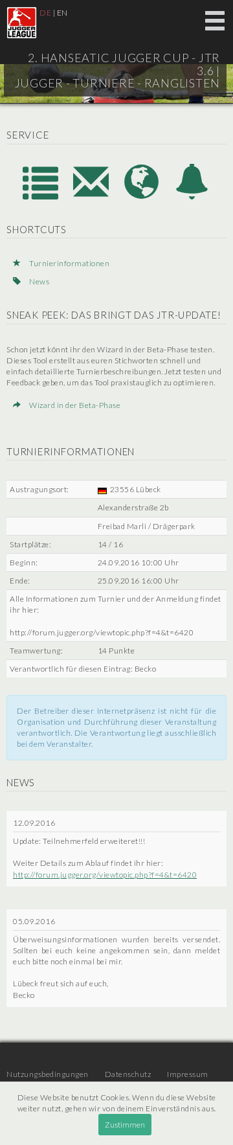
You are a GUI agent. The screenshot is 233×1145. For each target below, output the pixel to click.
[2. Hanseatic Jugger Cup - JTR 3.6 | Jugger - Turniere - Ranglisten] (21, 22)
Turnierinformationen (68, 263)
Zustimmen (125, 1124)
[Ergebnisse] (41, 196)
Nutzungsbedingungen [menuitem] (47, 1074)
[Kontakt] (92, 196)
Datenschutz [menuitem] (128, 1074)
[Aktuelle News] (192, 196)
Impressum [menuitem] (187, 1074)
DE (45, 12)
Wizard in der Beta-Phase (74, 405)
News (38, 281)
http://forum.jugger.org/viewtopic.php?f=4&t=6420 (105, 874)
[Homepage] (142, 196)
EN (62, 12)
